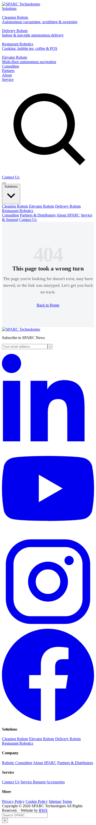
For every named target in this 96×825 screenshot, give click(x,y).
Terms (67, 801)
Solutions (9, 8)
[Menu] (4, 183)
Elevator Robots (41, 206)
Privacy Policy (13, 801)
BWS (43, 810)
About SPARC (68, 215)
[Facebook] (48, 719)
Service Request (33, 782)
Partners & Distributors (38, 215)
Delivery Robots (68, 206)
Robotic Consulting (17, 763)
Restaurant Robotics (17, 211)
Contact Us (10, 177)
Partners (8, 71)
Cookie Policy (37, 801)
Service (8, 79)
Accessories (55, 782)
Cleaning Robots (15, 206)
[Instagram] (48, 626)
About (7, 75)
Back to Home (48, 305)
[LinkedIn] (48, 440)
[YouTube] (48, 533)
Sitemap (55, 801)
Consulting (10, 66)
